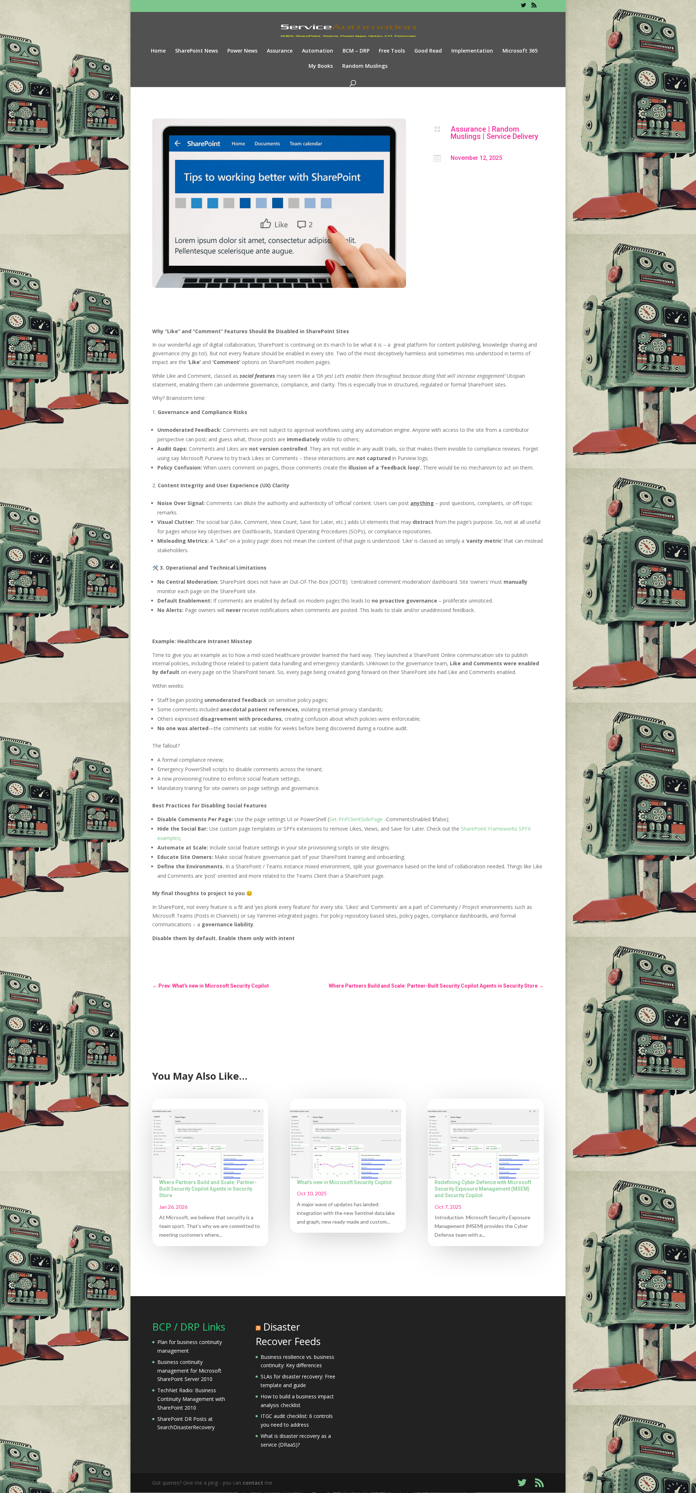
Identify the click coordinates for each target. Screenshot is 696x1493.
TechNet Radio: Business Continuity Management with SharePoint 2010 (191, 1399)
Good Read (428, 51)
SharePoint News (196, 51)
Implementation (472, 51)
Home (158, 51)
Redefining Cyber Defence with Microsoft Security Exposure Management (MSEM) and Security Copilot (483, 1188)
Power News (242, 51)
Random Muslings (365, 66)
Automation (317, 51)
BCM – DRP (356, 51)
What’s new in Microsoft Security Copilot (344, 1182)
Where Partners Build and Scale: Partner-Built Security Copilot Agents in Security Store (208, 1188)
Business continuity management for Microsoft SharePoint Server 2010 (189, 1370)
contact (253, 1482)
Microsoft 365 (520, 51)
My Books (320, 66)
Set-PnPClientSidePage (356, 819)
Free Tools (392, 51)
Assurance (280, 51)
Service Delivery (512, 136)
